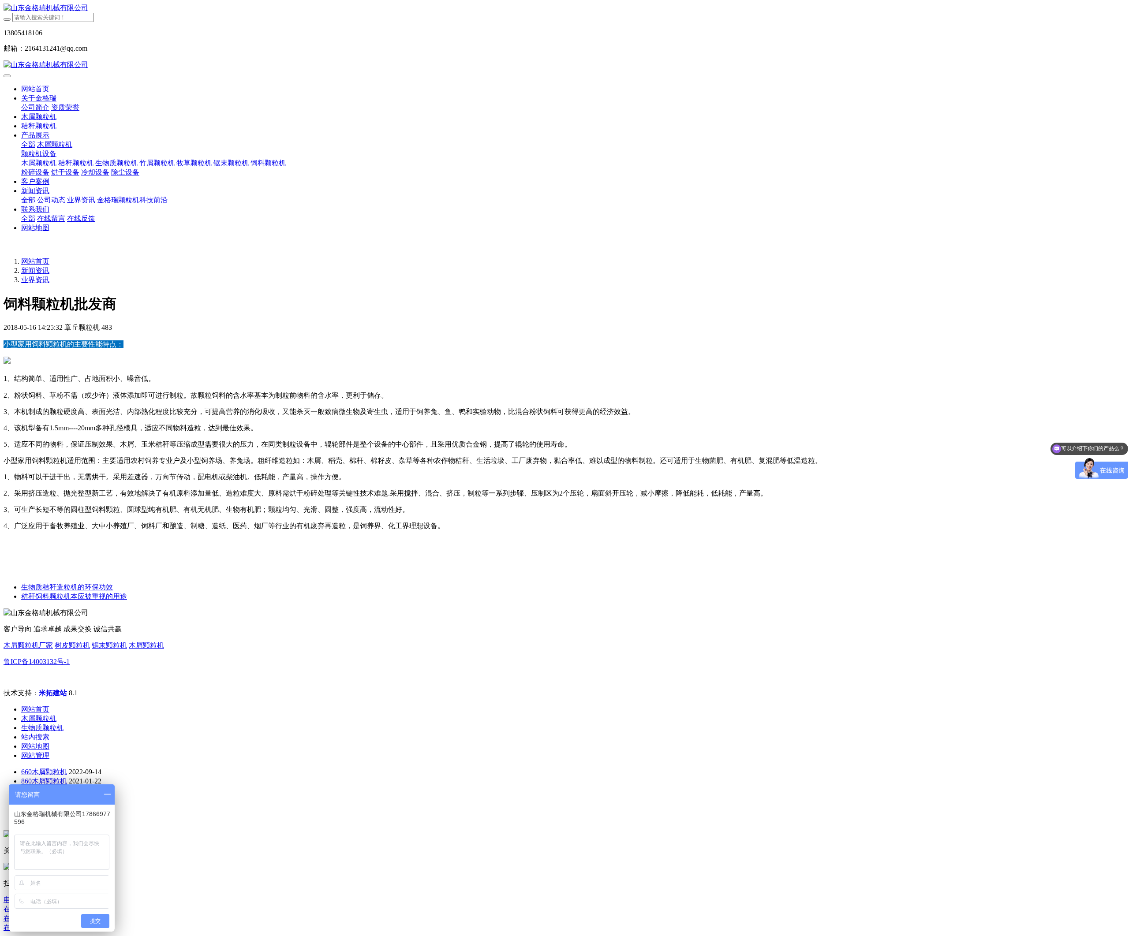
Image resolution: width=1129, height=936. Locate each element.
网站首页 (35, 89)
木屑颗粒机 (146, 645)
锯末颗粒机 (109, 645)
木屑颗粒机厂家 (28, 645)
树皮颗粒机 (72, 645)
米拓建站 (54, 693)
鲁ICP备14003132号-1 (37, 661)
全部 (28, 144)
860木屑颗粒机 (44, 781)
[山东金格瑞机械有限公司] (564, 8)
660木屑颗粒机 (44, 772)
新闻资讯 (35, 270)
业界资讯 (35, 279)
